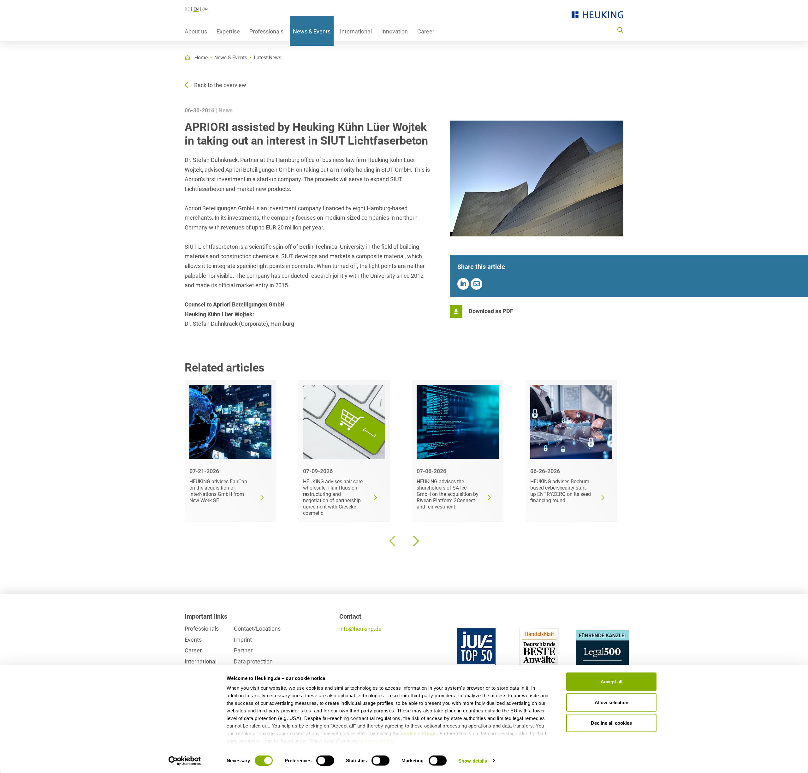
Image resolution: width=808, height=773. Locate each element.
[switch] (325, 760)
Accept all (611, 681)
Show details (472, 760)
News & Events (311, 31)
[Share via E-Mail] (476, 284)
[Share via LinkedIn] (463, 284)
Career (425, 31)
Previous (393, 541)
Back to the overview (220, 85)
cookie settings (419, 733)
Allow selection (611, 702)
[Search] (620, 30)
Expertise (228, 31)
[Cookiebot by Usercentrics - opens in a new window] (184, 760)
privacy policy (377, 741)
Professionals (266, 31)
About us (196, 31)
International (356, 31)
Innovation (394, 31)
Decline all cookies (611, 723)
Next (415, 541)
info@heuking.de (360, 629)
